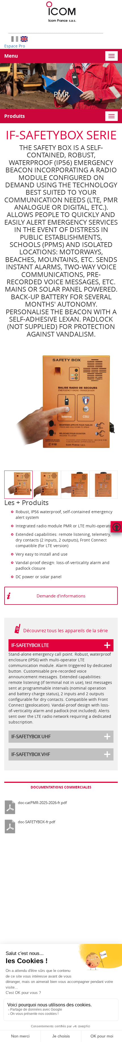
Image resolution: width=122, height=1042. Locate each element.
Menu (11, 56)
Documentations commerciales (61, 787)
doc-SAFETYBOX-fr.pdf (36, 821)
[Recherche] (106, 27)
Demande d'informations (61, 596)
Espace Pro (14, 46)
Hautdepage (116, 526)
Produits (14, 116)
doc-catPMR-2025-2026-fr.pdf (42, 802)
